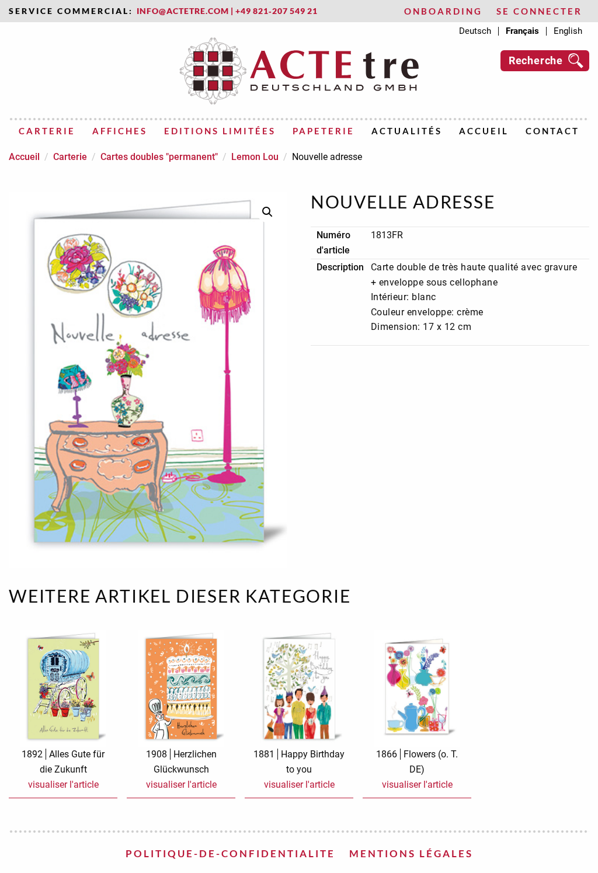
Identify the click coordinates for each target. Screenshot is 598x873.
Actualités (406, 131)
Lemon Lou (255, 156)
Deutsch (475, 31)
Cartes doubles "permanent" (159, 156)
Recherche (536, 60)
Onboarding (443, 11)
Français (522, 31)
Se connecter (539, 11)
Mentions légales (411, 853)
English (568, 31)
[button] (267, 211)
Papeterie (323, 131)
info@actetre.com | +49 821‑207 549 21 (227, 11)
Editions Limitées (220, 131)
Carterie (47, 131)
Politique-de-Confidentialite (230, 853)
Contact (552, 131)
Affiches (119, 131)
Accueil (484, 131)
